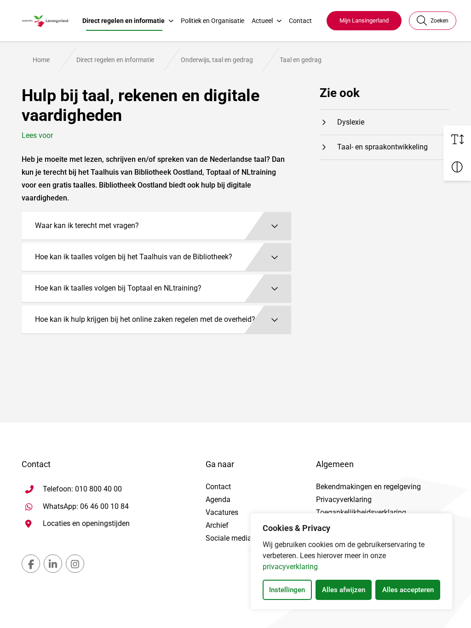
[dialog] (351, 561)
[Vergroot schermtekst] (457, 139)
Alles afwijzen (343, 590)
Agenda (218, 499)
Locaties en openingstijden (86, 523)
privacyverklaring (290, 566)
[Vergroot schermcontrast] (457, 167)
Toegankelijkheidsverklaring (361, 512)
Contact (300, 20)
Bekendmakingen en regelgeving (368, 486)
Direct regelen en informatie (123, 20)
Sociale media (229, 538)
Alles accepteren (408, 590)
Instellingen (287, 590)
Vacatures (222, 512)
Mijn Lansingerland (364, 20)
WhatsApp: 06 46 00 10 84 (86, 506)
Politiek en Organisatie (212, 20)
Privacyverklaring (344, 499)
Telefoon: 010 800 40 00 (82, 489)
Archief (217, 525)
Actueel (262, 20)
